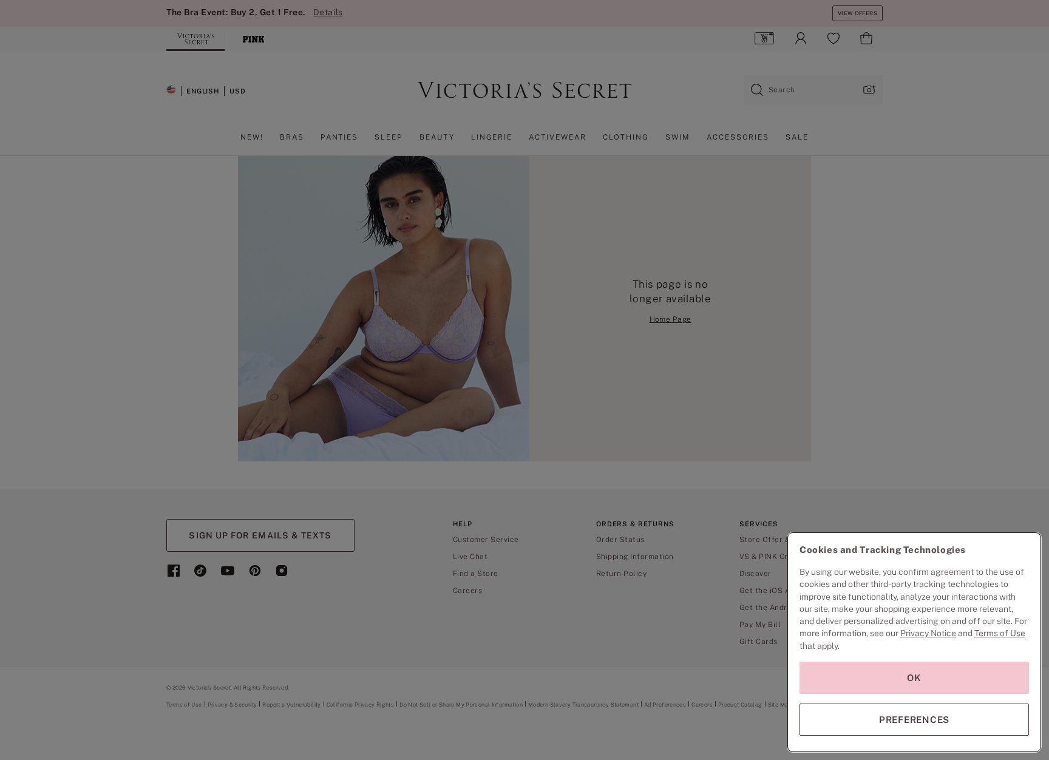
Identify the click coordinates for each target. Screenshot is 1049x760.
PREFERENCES (914, 719)
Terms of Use (999, 633)
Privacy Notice (928, 633)
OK (914, 678)
